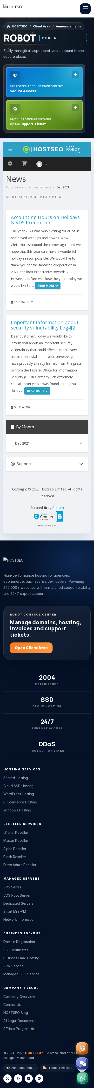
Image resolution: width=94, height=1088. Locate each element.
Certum (58, 507)
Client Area (41, 26)
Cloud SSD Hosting (18, 786)
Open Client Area (31, 647)
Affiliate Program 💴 (18, 1029)
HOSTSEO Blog (15, 1013)
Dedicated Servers (18, 903)
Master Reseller (15, 840)
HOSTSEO (19, 26)
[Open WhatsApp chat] (82, 1078)
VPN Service (13, 966)
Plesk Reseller (14, 857)
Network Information (19, 919)
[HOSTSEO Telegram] (29, 1078)
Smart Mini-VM (14, 911)
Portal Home (14, 187)
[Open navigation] (85, 8)
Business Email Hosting (21, 958)
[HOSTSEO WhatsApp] (18, 1078)
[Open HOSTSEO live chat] (82, 1063)
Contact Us (12, 1005)
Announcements (40, 187)
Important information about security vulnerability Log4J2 (45, 325)
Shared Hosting (15, 778)
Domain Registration (19, 942)
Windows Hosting (17, 810)
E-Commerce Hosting (20, 802)
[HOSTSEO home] (13, 8)
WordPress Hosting (18, 794)
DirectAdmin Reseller (19, 865)
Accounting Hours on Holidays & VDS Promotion (45, 220)
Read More (46, 286)
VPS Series (12, 887)
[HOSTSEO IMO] (39, 1078)
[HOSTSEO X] (7, 1078)
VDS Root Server (17, 895)
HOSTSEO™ (34, 1053)
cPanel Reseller (15, 832)
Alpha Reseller (14, 849)
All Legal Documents (19, 1021)
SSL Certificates (15, 950)
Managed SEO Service (21, 974)
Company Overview (19, 997)
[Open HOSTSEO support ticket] (82, 1048)
